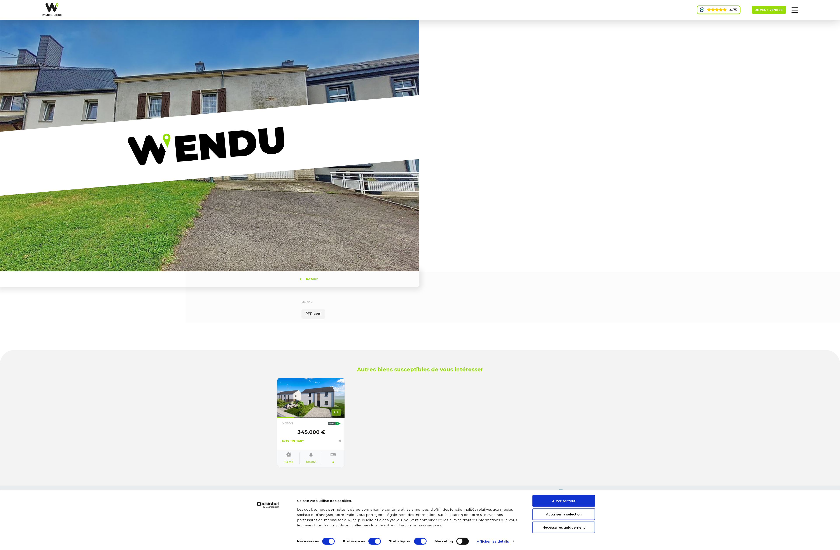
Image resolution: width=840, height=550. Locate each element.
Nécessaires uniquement (563, 527)
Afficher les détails (493, 541)
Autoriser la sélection (564, 514)
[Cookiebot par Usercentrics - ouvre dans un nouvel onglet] (268, 505)
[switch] (374, 541)
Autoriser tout (564, 501)
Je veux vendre (769, 10)
